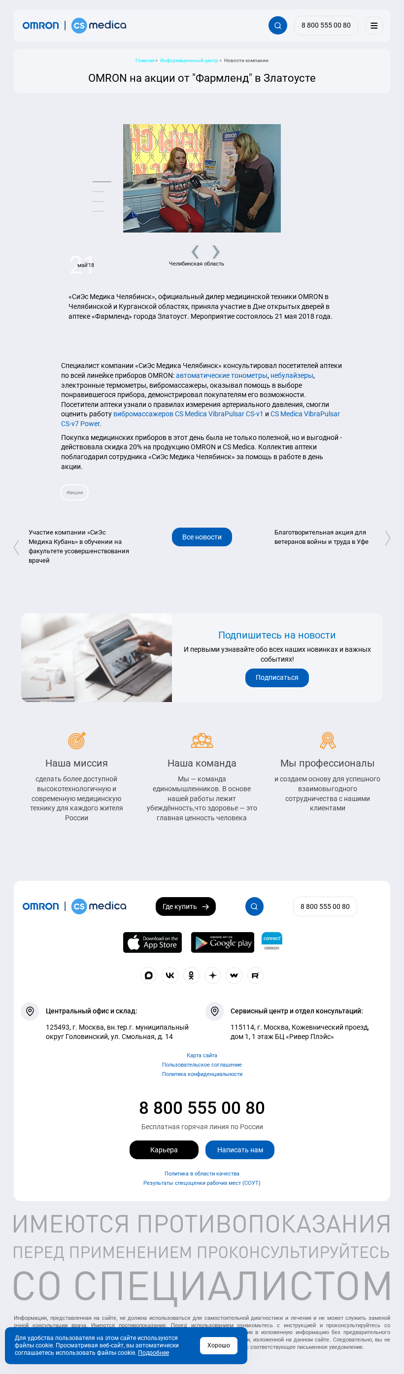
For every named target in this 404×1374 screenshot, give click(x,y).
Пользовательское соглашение (202, 1065)
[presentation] (191, 250)
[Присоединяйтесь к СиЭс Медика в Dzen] (212, 975)
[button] (102, 182)
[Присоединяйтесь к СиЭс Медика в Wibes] (234, 975)
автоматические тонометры (222, 375)
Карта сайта (202, 1055)
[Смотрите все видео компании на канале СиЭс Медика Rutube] (255, 975)
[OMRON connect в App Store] (153, 942)
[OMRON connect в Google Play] (223, 942)
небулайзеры (291, 375)
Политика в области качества (202, 1174)
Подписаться (277, 677)
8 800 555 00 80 (202, 1108)
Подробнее (153, 1352)
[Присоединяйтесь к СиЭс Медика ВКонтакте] (170, 975)
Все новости (202, 537)
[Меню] (374, 25)
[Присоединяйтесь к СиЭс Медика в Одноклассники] (191, 975)
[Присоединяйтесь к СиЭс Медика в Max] (148, 975)
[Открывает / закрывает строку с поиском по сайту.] (278, 25)
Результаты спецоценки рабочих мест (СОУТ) (202, 1183)
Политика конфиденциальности (202, 1074)
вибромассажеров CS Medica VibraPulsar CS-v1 (188, 414)
